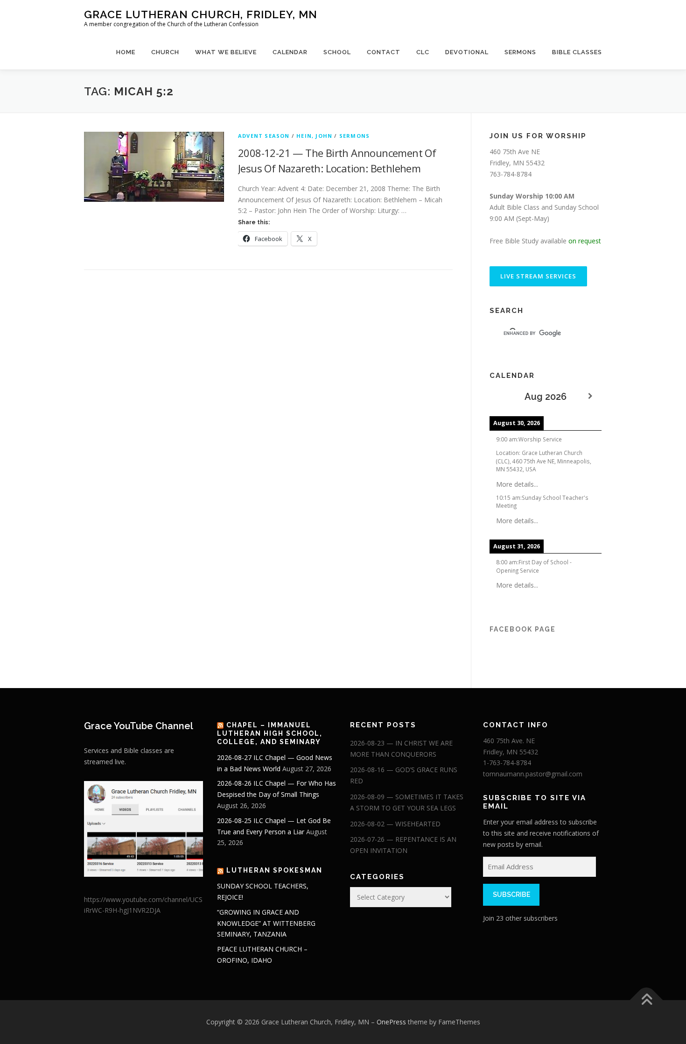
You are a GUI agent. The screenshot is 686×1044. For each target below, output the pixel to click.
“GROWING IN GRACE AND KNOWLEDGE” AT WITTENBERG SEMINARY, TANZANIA (266, 923)
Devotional (467, 52)
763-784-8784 (511, 174)
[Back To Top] (646, 999)
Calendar (290, 52)
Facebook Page (523, 629)
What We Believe (226, 52)
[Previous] (501, 396)
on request (584, 240)
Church (165, 52)
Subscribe (511, 894)
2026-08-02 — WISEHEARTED (395, 823)
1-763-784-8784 (507, 762)
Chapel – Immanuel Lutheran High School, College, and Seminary (269, 733)
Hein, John (314, 135)
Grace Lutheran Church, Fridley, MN (200, 14)
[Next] (590, 396)
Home (125, 52)
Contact (383, 52)
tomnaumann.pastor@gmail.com (532, 773)
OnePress (391, 1021)
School (337, 52)
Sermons (520, 52)
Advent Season (264, 135)
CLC (422, 52)
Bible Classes (577, 52)
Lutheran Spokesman (274, 870)
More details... (517, 484)
